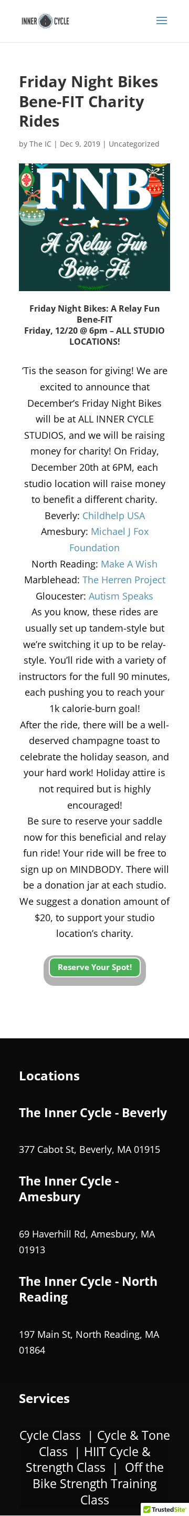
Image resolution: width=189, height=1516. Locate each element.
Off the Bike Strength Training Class (98, 1483)
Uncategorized (134, 144)
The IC (40, 144)
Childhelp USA (113, 515)
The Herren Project (123, 579)
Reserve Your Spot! (95, 967)
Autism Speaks (121, 596)
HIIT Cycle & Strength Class (88, 1459)
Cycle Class (50, 1435)
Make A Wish (129, 564)
